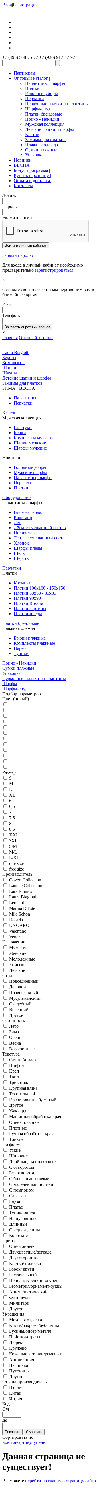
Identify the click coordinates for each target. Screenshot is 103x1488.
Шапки (9, 367)
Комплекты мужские (34, 437)
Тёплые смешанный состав (40, 537)
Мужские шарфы (30, 472)
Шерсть (21, 558)
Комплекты (13, 362)
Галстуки (23, 427)
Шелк (19, 553)
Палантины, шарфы (33, 477)
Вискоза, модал (28, 512)
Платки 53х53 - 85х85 (35, 593)
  (2, 10)
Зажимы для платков (45, 139)
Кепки (20, 432)
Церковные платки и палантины (57, 103)
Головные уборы (41, 93)
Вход (7, 4)
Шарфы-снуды (39, 108)
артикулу (27, 1442)
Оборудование (16, 497)
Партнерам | (25, 73)
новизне (10, 1442)
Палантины (25, 397)
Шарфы (9, 683)
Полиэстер (24, 532)
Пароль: (10, 206)
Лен (17, 522)
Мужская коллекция (44, 124)
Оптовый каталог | (32, 78)
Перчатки (34, 98)
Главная (10, 337)
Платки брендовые (43, 114)
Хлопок (21, 543)
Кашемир (23, 517)
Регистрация (25, 4)
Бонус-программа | (32, 170)
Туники (21, 653)
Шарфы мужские (30, 448)
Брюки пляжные (30, 638)
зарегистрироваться (54, 270)
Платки (32, 88)
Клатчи (32, 134)
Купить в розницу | (32, 175)
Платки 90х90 (27, 598)
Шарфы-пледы (28, 548)
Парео (20, 648)
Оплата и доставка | (33, 180)
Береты (9, 357)
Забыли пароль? (17, 255)
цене (40, 1442)
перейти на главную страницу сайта (60, 1480)
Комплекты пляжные (34, 643)
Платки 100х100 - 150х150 (39, 588)
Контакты (23, 185)
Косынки (22, 582)
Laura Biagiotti (15, 352)
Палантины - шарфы (45, 83)
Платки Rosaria (28, 603)
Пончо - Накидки (42, 119)
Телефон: (11, 315)
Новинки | (24, 160)
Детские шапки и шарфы (49, 129)
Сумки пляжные (41, 149)
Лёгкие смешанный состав (40, 527)
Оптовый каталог (36, 337)
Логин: (9, 195)
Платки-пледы (28, 613)
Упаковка (34, 154)
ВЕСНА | (23, 165)
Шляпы (9, 372)
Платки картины (30, 608)
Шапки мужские (30, 442)
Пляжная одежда (41, 144)
